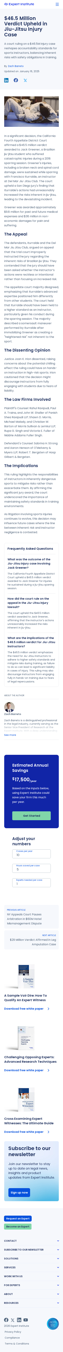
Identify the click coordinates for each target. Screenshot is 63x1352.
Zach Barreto (16, 66)
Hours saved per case (28, 865)
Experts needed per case (29, 879)
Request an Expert (18, 1218)
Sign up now (19, 1193)
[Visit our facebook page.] (6, 1320)
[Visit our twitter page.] (12, 1320)
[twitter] (25, 80)
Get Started (31, 816)
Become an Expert (17, 1226)
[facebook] (16, 80)
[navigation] (57, 4)
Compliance (12, 1337)
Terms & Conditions (17, 1343)
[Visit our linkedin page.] (19, 1320)
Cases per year (24, 851)
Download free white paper (24, 1009)
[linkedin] (6, 80)
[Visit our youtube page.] (25, 1320)
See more (10, 735)
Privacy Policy (13, 1331)
